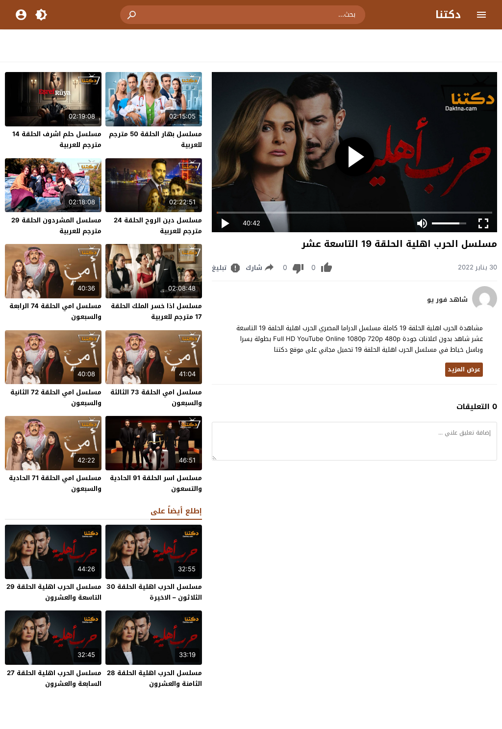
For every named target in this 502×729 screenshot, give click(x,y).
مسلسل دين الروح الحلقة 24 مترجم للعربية (158, 225)
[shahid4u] (484, 308)
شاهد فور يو (447, 300)
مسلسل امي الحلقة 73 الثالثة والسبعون (156, 397)
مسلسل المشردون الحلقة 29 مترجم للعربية (56, 225)
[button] (132, 14)
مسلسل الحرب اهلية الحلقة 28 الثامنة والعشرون (154, 678)
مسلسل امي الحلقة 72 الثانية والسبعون (55, 397)
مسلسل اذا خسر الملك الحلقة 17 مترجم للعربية (156, 311)
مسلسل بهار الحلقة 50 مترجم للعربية (155, 139)
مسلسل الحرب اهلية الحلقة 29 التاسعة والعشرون (53, 592)
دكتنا (448, 14)
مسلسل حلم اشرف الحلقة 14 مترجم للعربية (56, 139)
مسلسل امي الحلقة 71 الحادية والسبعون (55, 483)
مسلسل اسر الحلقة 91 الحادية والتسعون (156, 483)
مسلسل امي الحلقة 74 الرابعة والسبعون (55, 311)
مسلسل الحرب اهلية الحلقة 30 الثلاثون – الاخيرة (154, 592)
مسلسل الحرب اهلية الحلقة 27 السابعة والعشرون (54, 678)
